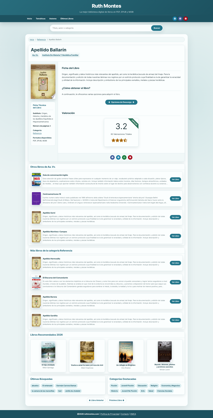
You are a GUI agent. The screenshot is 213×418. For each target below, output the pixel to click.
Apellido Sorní (49, 213)
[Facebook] (180, 18)
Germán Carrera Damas (66, 386)
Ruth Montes (106, 6)
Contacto (125, 414)
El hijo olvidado (48, 365)
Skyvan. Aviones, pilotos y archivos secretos (164, 365)
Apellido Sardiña (50, 315)
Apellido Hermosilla (51, 258)
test (60, 391)
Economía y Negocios (171, 386)
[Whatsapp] (124, 157)
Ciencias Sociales (164, 391)
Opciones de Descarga (121, 102)
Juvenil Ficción (127, 386)
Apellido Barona (50, 297)
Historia (114, 391)
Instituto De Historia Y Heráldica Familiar (60, 55)
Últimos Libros (66, 18)
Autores (52, 18)
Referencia (41, 39)
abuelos (35, 386)
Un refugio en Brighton (125, 365)
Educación (142, 386)
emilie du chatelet (72, 391)
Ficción (114, 386)
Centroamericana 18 (52, 194)
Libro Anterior (97, 400)
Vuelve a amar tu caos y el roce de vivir (87, 365)
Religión (154, 386)
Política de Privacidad (110, 414)
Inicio (29, 18)
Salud (151, 391)
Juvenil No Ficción (129, 391)
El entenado (48, 386)
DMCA (133, 414)
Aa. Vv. (35, 55)
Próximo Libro (115, 400)
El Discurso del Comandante (55, 278)
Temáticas (40, 18)
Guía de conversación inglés (55, 175)
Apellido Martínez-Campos (55, 231)
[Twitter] (175, 18)
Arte (143, 391)
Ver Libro (175, 179)
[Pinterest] (185, 18)
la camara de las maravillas (43, 391)
